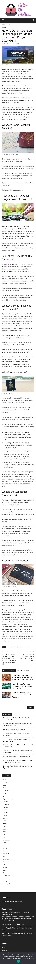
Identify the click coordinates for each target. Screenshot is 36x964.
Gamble (5, 815)
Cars (4, 793)
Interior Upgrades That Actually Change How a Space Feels (16, 734)
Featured (5, 810)
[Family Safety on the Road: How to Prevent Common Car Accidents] (6, 695)
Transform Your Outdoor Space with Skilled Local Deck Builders (17, 751)
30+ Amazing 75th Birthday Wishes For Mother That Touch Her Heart (27, 657)
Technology (6, 876)
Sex (4, 862)
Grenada (21, 647)
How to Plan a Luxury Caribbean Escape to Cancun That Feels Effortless (17, 724)
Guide (8, 24)
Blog (4, 785)
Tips (4, 878)
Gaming (5, 818)
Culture (5, 801)
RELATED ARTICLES (8, 670)
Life (4, 837)
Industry (5, 829)
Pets (4, 856)
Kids (4, 832)
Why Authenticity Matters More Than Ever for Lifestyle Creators (16, 719)
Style (4, 870)
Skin (4, 865)
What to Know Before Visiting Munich (14, 729)
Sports (5, 867)
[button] (3, 20)
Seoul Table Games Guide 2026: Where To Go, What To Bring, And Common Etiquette (22, 677)
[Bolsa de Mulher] (18, 10)
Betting (5, 782)
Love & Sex (6, 840)
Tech (4, 873)
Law (4, 834)
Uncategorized (7, 884)
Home (3, 24)
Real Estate (6, 859)
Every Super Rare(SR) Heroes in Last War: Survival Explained (17, 767)
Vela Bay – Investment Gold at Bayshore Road (16, 756)
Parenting (6, 851)
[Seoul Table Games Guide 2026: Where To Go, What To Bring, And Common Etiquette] (6, 677)
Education (6, 804)
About (4, 947)
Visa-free (5, 264)
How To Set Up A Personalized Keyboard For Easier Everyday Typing (18, 740)
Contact (4, 950)
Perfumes (6, 854)
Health (5, 823)
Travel (5, 881)
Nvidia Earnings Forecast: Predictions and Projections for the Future (22, 686)
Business (5, 788)
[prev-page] (3, 702)
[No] (34, 958)
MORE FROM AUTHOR (23, 670)
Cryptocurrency (7, 799)
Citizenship (14, 647)
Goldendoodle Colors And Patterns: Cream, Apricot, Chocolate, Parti (18, 746)
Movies (5, 843)
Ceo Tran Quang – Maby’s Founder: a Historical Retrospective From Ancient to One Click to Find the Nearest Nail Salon (9, 659)
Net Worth (6, 848)
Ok (18, 961)
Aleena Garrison (8, 43)
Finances (5, 812)
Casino (5, 796)
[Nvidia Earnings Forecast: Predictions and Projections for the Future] (6, 686)
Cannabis (6, 790)
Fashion (5, 807)
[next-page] (6, 702)
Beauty (5, 779)
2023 (8, 647)
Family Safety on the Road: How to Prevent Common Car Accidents (22, 695)
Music (5, 845)
